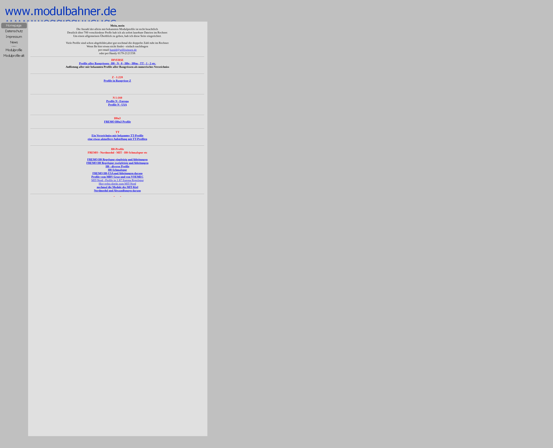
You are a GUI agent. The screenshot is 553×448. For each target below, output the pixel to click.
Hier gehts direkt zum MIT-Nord (117, 183)
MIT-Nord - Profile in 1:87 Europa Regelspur (117, 180)
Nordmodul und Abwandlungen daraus (117, 190)
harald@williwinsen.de (123, 49)
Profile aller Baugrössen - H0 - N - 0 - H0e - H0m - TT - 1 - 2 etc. (117, 63)
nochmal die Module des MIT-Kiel (117, 187)
